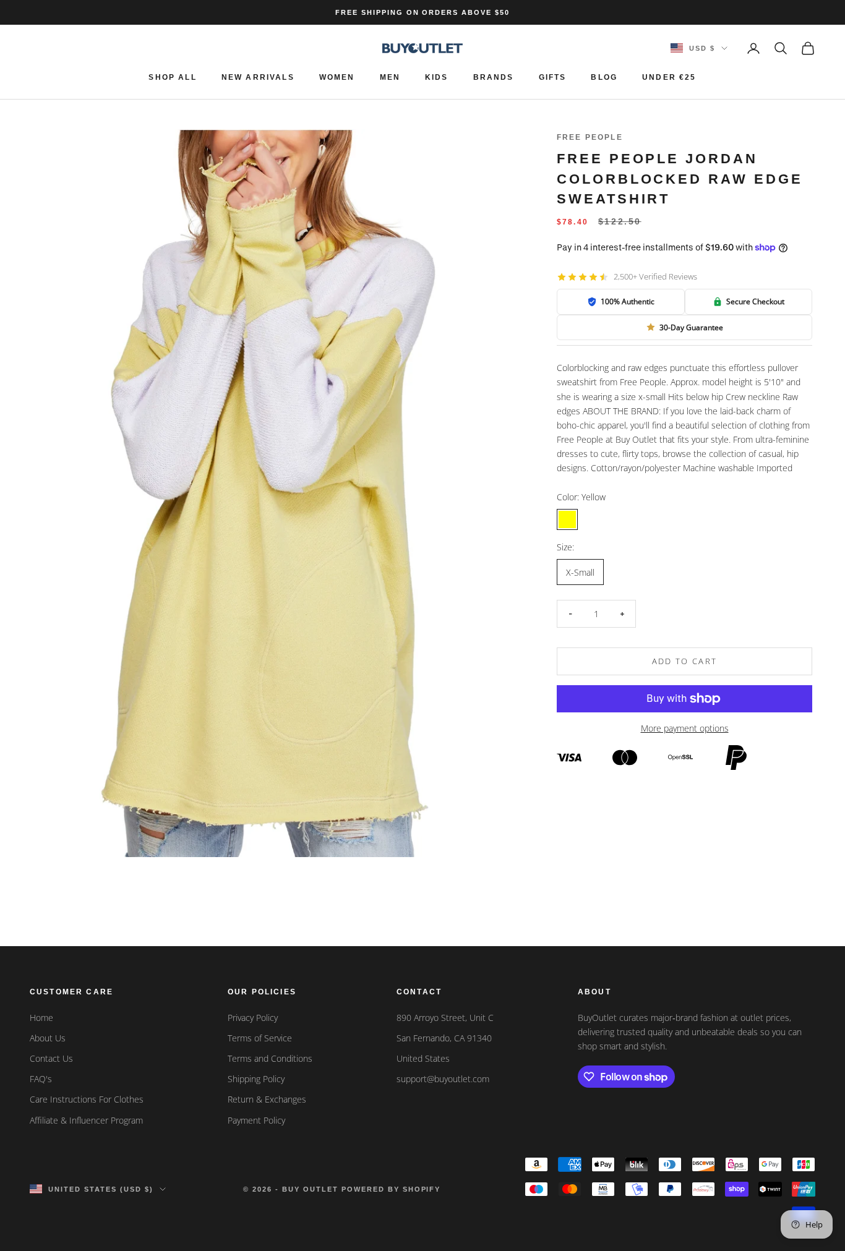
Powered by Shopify (391, 1189)
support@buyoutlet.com (443, 1079)
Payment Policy (256, 1120)
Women (337, 77)
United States (423, 1058)
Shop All (172, 77)
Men (390, 77)
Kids (436, 77)
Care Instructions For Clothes (87, 1099)
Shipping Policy (256, 1079)
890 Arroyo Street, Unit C (445, 1017)
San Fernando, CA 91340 (444, 1038)
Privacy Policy (253, 1017)
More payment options (685, 728)
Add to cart (685, 661)
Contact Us (51, 1058)
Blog (604, 77)
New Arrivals (257, 77)
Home (41, 1017)
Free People (590, 137)
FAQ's (41, 1079)
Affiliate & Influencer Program (86, 1120)
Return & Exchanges (267, 1099)
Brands (493, 77)
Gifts (553, 77)
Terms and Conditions (270, 1058)
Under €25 (669, 77)
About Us (48, 1038)
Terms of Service (260, 1038)
